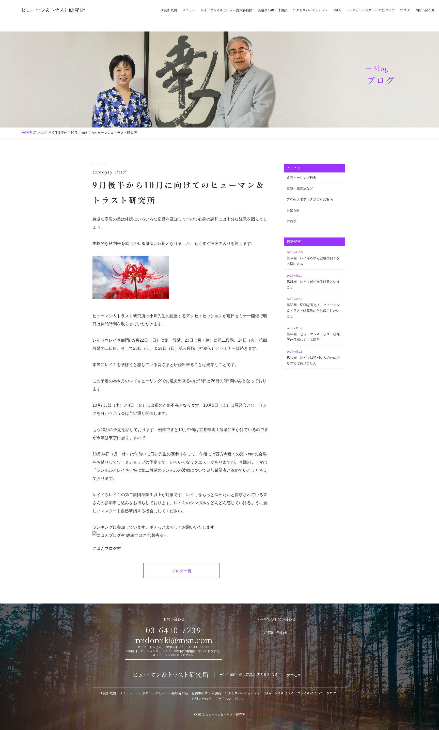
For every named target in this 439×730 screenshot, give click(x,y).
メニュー (188, 10)
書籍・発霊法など (300, 189)
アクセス (294, 675)
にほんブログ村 (106, 548)
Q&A (337, 10)
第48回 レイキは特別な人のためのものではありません (313, 357)
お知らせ (293, 210)
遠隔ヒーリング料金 (301, 178)
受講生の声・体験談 (272, 10)
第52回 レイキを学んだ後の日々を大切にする (313, 257)
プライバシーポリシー (231, 698)
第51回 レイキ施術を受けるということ (313, 281)
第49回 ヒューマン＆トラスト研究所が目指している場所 (313, 333)
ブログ (405, 10)
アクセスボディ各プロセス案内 (310, 199)
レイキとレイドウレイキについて (370, 10)
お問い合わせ (425, 10)
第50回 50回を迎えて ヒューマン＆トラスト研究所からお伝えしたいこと (313, 307)
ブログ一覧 (181, 571)
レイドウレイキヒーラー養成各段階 (226, 10)
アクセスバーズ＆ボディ (310, 10)
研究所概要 (169, 10)
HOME (27, 133)
